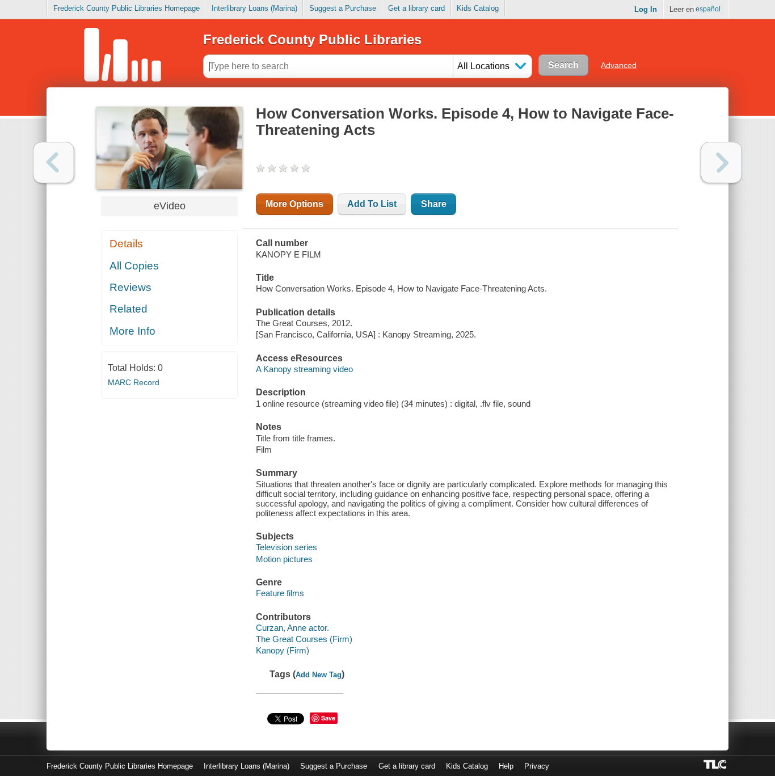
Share (434, 204)
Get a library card (416, 8)
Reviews (130, 287)
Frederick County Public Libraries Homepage (126, 8)
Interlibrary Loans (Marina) (254, 8)
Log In (645, 9)
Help (506, 766)
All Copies (134, 266)
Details (126, 244)
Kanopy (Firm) (282, 650)
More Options (294, 204)
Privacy (536, 766)
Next (721, 162)
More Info (132, 331)
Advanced (619, 65)
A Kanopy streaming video (304, 369)
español (708, 9)
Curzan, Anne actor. (292, 627)
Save (328, 718)
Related (128, 309)
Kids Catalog (478, 8)
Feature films (280, 593)
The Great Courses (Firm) (304, 639)
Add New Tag (319, 674)
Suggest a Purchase (342, 8)
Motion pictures (284, 559)
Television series (286, 547)
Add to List (372, 204)
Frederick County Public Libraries (312, 39)
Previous (53, 162)
